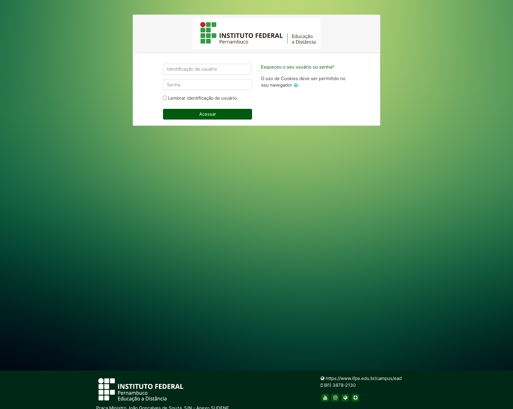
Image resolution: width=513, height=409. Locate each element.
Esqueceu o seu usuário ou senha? (297, 67)
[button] (297, 85)
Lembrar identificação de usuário (202, 98)
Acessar (207, 114)
